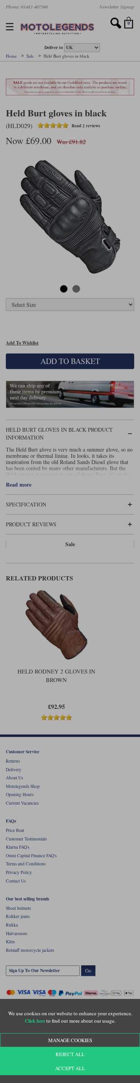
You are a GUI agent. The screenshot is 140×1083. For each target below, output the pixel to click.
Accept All (70, 1068)
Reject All (70, 1054)
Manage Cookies (70, 1040)
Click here (35, 1021)
